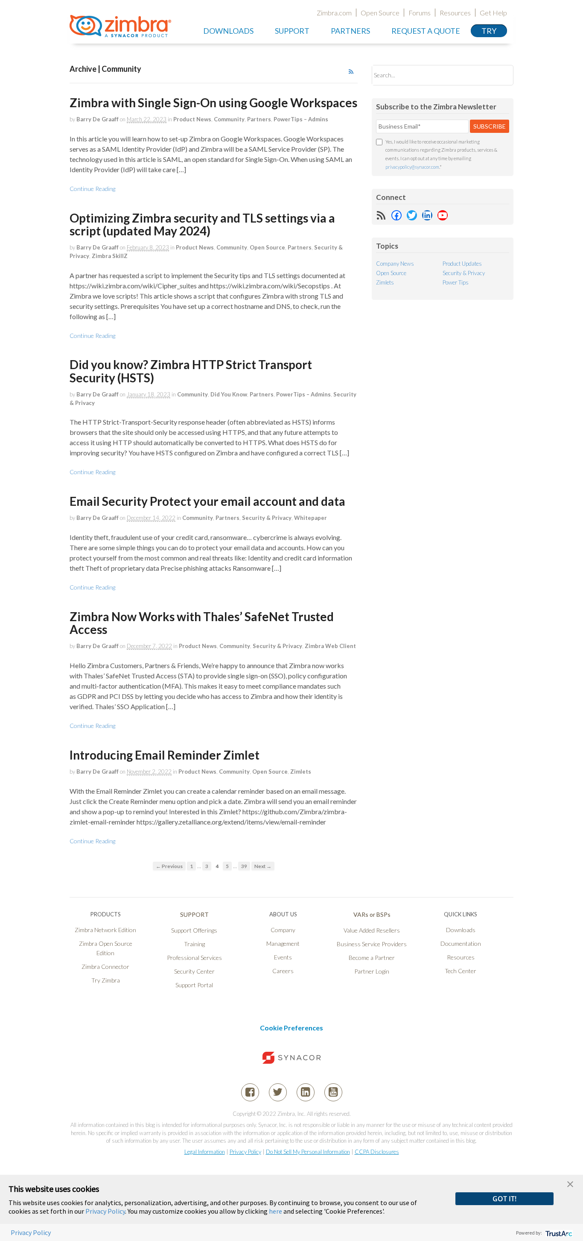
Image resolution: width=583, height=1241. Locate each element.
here (275, 1211)
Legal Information (204, 1151)
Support (292, 30)
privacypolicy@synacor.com (412, 167)
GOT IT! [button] (504, 1198)
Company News (395, 263)
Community (229, 119)
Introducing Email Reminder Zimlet (164, 755)
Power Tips (456, 282)
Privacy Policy (245, 1151)
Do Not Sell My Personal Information (308, 1151)
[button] (570, 1183)
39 (244, 866)
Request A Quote (425, 30)
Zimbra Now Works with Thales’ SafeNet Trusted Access (202, 623)
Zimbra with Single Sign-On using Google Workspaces (213, 102)
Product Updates (462, 263)
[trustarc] (558, 1233)
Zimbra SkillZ (110, 255)
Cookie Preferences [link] (291, 1028)
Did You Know (228, 394)
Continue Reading (92, 188)
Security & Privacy (267, 517)
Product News (192, 119)
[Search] (499, 75)
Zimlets (300, 771)
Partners (259, 119)
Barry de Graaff (97, 119)
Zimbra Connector (105, 966)
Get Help (493, 13)
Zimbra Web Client (330, 646)
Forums (419, 13)
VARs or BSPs (372, 914)
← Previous (169, 866)
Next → (262, 866)
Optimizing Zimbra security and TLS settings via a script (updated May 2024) (202, 224)
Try (488, 30)
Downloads (228, 30)
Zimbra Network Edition (105, 929)
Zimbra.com (334, 13)
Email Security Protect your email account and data (207, 501)
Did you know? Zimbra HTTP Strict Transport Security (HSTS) (191, 371)
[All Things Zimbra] (120, 32)
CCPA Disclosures (377, 1151)
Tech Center (460, 970)
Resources (455, 13)
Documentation (460, 943)
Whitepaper (310, 517)
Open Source (380, 13)
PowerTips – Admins (301, 119)
